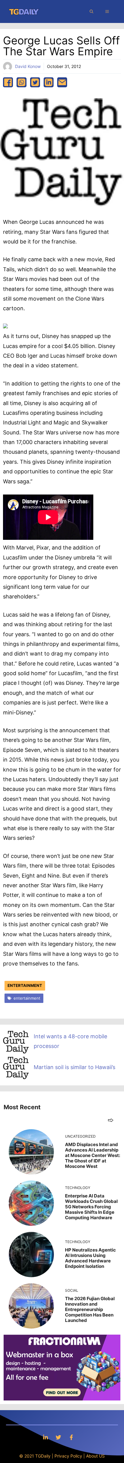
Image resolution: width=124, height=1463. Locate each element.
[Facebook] (71, 1437)
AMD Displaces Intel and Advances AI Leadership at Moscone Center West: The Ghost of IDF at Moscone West (92, 1155)
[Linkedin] (45, 1437)
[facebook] (8, 82)
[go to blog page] (110, 1120)
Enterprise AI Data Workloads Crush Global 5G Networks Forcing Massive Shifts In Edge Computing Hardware (91, 1206)
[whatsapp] (21, 82)
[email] (62, 82)
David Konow (28, 66)
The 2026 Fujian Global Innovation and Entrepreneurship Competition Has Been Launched (90, 1309)
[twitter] (35, 82)
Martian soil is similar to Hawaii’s (74, 1067)
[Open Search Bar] (91, 11)
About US (95, 1455)
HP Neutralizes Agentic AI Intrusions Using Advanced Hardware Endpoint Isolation (90, 1258)
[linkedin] (49, 82)
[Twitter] (58, 1437)
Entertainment (25, 985)
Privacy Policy (68, 1455)
